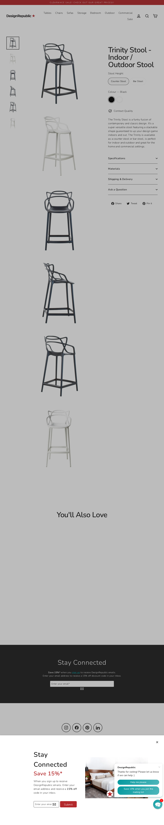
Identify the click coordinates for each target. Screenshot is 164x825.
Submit (68, 804)
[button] (157, 804)
